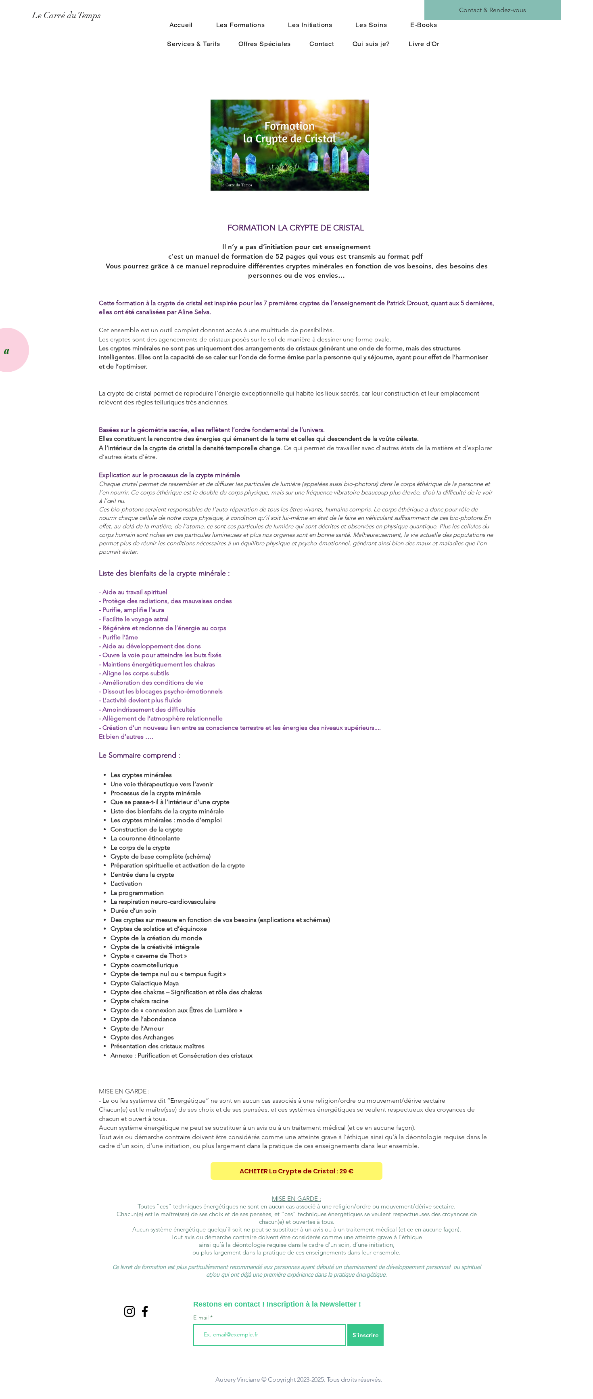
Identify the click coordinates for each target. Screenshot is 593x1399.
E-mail (201, 1317)
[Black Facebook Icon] (145, 1311)
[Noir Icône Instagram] (129, 1311)
